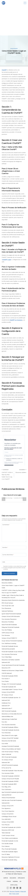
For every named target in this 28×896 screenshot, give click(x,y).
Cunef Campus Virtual (8, 835)
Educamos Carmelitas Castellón (11, 659)
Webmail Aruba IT (7, 708)
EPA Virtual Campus (7, 603)
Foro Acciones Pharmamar (9, 654)
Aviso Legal (15, 893)
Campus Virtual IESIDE (8, 692)
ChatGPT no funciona (16, 320)
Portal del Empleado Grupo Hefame (12, 651)
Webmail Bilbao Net (7, 716)
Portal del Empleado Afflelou (10, 727)
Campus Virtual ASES (8, 822)
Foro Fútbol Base (7, 657)
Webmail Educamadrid (8, 649)
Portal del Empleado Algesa (10, 851)
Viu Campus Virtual (7, 759)
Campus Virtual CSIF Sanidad (10, 738)
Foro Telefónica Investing (9, 643)
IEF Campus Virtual (7, 695)
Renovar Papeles (15, 891)
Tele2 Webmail (6, 833)
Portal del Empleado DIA (9, 687)
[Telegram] (7, 888)
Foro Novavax (6, 635)
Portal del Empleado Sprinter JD (11, 697)
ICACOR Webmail (7, 673)
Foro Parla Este (6, 732)
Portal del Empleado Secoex (10, 646)
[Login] (3, 3)
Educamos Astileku (21, 471)
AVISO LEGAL (14, 885)
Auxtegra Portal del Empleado (10, 746)
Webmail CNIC (6, 700)
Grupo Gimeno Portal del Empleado (12, 641)
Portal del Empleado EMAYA (10, 676)
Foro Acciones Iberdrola (8, 724)
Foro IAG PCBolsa (7, 630)
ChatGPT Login (6, 259)
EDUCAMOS (13, 878)
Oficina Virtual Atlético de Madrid (11, 749)
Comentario (6, 524)
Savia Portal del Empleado (9, 624)
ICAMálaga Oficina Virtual (9, 816)
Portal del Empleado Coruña (10, 841)
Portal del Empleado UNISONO (11, 776)
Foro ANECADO (6, 819)
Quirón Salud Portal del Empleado (11, 613)
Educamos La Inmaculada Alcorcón (12, 714)
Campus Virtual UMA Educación (11, 616)
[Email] (20, 888)
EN (20, 881)
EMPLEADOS (21, 878)
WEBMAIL (15, 881)
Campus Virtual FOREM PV (9, 638)
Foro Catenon (6, 846)
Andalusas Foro (6, 703)
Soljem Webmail (6, 754)
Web (3, 562)
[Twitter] (11, 888)
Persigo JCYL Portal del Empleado (11, 684)
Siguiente (24, 499)
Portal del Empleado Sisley (9, 860)
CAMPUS (5, 878)
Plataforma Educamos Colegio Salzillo (12, 670)
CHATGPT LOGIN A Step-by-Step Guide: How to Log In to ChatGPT (7, 474)
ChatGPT (4, 70)
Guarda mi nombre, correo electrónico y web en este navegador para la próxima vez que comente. (14, 568)
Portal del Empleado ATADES (10, 781)
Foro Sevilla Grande (7, 843)
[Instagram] (17, 888)
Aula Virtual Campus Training (10, 751)
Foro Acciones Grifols (8, 773)
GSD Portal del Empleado (9, 711)
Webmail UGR (6, 662)
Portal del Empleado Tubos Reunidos (12, 770)
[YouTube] (14, 888)
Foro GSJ (4, 722)
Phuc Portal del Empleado (9, 849)
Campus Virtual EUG (7, 814)
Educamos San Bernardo (9, 741)
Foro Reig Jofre (6, 787)
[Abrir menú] (25, 3)
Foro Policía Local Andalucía (10, 838)
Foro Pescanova (6, 608)
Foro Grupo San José (8, 605)
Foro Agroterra (6, 808)
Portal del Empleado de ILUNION (11, 827)
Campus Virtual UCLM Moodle (10, 778)
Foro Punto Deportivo (8, 811)
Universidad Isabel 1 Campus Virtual (12, 689)
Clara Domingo (8, 498)
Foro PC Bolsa (6, 854)
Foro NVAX (5, 743)
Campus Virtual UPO (7, 805)
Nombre (5, 547)
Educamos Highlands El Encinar (11, 857)
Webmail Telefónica (7, 611)
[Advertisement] (14, 21)
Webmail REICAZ (6, 795)
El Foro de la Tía (6, 768)
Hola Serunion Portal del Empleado (12, 800)
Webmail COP (6, 705)
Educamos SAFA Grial (8, 830)
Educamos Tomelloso (8, 622)
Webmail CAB (5, 762)
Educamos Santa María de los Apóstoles (13, 600)
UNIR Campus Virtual (8, 632)
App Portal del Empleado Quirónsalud (12, 792)
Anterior (3, 499)
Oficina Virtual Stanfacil (8, 797)
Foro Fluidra (5, 681)
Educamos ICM (6, 668)
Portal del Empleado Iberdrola (10, 730)
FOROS (9, 881)
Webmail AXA (5, 803)
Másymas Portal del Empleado (10, 627)
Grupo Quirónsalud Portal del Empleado (13, 665)
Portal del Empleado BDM (9, 784)
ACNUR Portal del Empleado (10, 765)
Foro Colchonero (6, 789)
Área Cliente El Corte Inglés (12, 495)
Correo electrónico (8, 554)
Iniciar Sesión (14, 48)
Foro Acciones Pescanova (9, 619)
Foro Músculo (5, 824)
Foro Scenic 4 (5, 678)
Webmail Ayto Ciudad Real (9, 719)
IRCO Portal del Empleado (9, 757)
